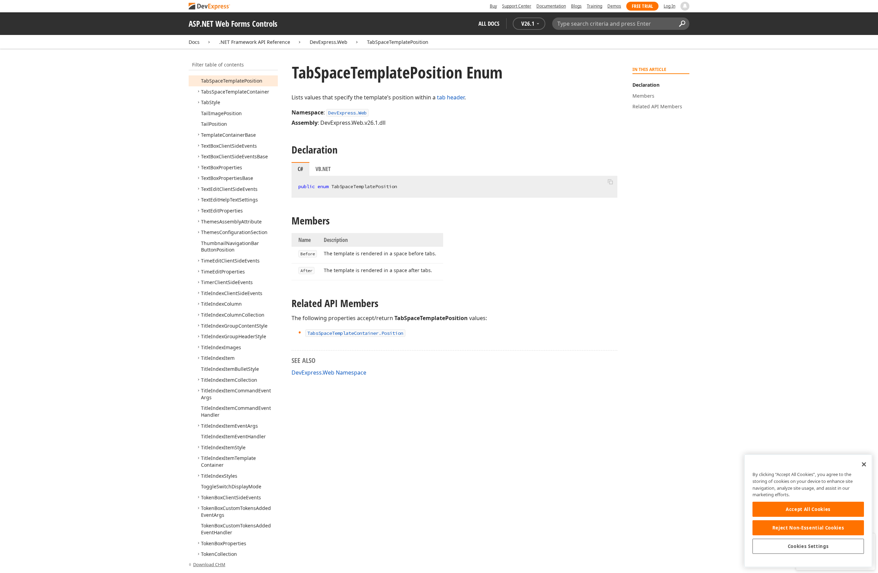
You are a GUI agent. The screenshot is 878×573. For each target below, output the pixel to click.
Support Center (516, 6)
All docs (488, 23)
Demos (614, 6)
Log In (669, 6)
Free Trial (642, 6)
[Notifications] (684, 6)
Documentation (551, 6)
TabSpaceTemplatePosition (397, 42)
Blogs (576, 6)
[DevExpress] (209, 7)
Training (594, 6)
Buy (493, 6)
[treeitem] (231, 80)
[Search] (682, 23)
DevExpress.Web (328, 42)
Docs (194, 42)
